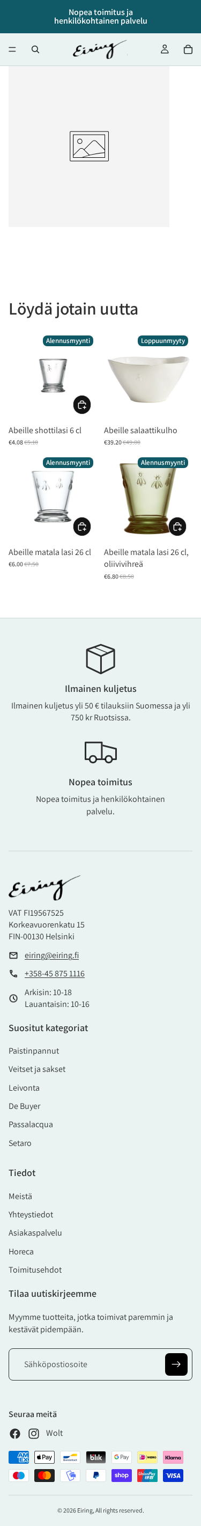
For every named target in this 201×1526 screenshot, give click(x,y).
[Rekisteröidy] (176, 1364)
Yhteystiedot (31, 1214)
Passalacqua (31, 1124)
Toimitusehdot (35, 1269)
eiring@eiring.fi (52, 955)
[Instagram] (33, 1433)
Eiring (85, 1510)
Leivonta (24, 1087)
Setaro (20, 1143)
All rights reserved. (119, 1510)
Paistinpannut (34, 1050)
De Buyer (24, 1106)
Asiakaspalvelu (35, 1232)
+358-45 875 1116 (55, 973)
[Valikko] (12, 49)
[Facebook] (15, 1433)
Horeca (21, 1251)
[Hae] (35, 49)
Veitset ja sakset (37, 1069)
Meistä (20, 1196)
